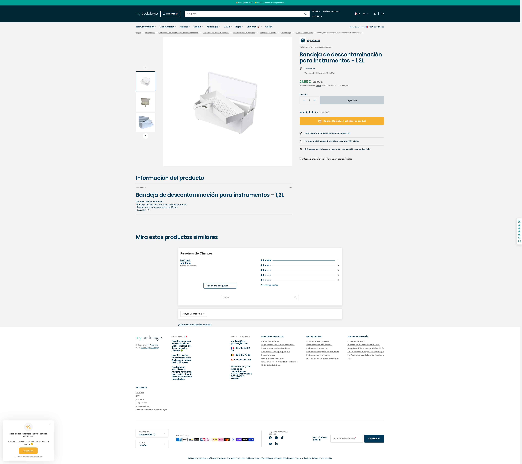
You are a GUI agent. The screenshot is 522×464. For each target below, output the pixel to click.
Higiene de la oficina (268, 33)
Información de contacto (271, 458)
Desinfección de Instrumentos (216, 33)
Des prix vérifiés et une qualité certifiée (365, 348)
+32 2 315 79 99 (242, 355)
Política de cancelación (322, 458)
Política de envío (252, 458)
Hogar (138, 33)
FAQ (349, 358)
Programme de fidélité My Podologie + (279, 362)
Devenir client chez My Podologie (151, 409)
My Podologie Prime (270, 365)
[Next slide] (145, 136)
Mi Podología (286, 33)
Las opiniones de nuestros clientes (322, 358)
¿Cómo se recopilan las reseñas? (195, 324)
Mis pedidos (141, 403)
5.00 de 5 (185, 260)
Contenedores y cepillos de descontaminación (178, 33)
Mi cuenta (140, 399)
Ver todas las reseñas (269, 285)
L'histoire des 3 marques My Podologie (365, 351)
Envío (318, 86)
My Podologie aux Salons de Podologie (365, 355)
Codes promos (268, 355)
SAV (137, 396)
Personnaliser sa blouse (272, 358)
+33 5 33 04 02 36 (240, 349)
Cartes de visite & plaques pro (275, 351)
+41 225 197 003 (242, 359)
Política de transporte (316, 348)
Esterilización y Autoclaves (244, 33)
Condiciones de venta (292, 458)
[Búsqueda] (306, 14)
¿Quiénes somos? (355, 341)
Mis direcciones (143, 406)
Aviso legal (306, 458)
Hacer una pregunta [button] (217, 285)
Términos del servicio (236, 458)
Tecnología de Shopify (150, 348)
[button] (382, 14)
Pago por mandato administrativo (278, 344)
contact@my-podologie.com (239, 342)
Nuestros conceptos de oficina (275, 348)
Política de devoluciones (318, 355)
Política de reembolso (197, 458)
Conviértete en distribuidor (319, 344)
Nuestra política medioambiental (363, 344)
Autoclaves (150, 33)
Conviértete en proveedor (318, 341)
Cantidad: (303, 94)
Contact (140, 393)
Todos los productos (304, 33)
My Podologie (152, 345)
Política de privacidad (216, 458)
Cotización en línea (270, 341)
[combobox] (247, 14)
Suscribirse (374, 438)
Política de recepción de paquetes (322, 351)
